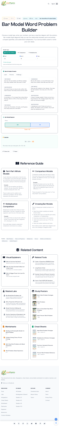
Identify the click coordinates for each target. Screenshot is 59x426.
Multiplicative (33, 52)
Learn (5, 74)
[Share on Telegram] (35, 423)
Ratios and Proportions (20, 238)
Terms (46, 394)
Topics (32, 397)
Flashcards (4, 406)
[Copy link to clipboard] (44, 423)
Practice (12, 74)
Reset (15, 151)
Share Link (6, 151)
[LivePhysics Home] (8, 3)
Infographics (4, 397)
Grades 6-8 (19, 403)
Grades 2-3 (19, 397)
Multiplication (30, 238)
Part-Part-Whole (10, 52)
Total (38, 56)
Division (36, 238)
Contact (47, 400)
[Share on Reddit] (31, 423)
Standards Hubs (35, 391)
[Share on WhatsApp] (27, 423)
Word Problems (10, 238)
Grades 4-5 (19, 400)
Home (26, 18)
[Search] (48, 3)
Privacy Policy (48, 397)
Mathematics (5, 241)
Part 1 (5, 56)
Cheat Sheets (4, 400)
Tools (32, 18)
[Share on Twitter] (18, 423)
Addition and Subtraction (45, 238)
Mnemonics (4, 412)
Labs (2, 394)
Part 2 (22, 56)
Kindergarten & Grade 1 (22, 394)
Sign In (53, 3)
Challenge (18, 74)
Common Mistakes (5, 415)
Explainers (3, 409)
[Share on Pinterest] (40, 423)
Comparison (22, 52)
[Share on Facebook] (23, 423)
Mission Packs (34, 394)
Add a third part (7, 62)
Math (36, 18)
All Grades (18, 391)
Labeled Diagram (13, 241)
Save (6, 18)
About (47, 391)
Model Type (6, 49)
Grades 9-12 (19, 406)
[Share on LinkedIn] (14, 423)
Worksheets (4, 403)
